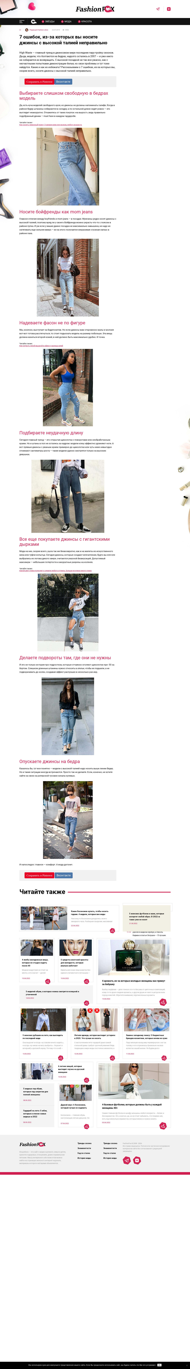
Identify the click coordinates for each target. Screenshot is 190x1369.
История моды (84, 1158)
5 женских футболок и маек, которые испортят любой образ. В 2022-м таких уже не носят (146, 916)
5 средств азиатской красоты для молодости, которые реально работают (74, 963)
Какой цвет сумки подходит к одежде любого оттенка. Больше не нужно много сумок (55, 571)
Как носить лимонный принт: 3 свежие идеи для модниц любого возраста (50, 125)
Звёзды (50, 21)
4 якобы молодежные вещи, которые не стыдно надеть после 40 (35, 963)
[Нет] (186, 1365)
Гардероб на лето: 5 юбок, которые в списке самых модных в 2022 (35, 1114)
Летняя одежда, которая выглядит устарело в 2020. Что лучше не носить (94, 1036)
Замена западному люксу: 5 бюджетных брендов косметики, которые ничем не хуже (146, 1036)
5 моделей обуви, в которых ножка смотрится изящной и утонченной (52, 993)
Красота (86, 21)
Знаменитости (84, 1148)
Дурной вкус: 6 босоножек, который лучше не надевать (74, 1106)
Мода (67, 21)
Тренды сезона (84, 1143)
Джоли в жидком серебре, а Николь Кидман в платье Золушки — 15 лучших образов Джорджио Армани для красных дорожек (150, 934)
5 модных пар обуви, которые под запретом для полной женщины (35, 1092)
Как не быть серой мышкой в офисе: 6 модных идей (41, 346)
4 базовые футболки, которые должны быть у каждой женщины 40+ (132, 1106)
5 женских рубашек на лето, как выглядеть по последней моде (43, 1036)
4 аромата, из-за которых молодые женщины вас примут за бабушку (133, 982)
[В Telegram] (156, 9)
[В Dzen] (167, 9)
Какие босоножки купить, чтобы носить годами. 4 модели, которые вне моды (89, 912)
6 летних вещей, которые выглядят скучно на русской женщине (71, 1069)
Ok (159, 1365)
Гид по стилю (84, 1153)
